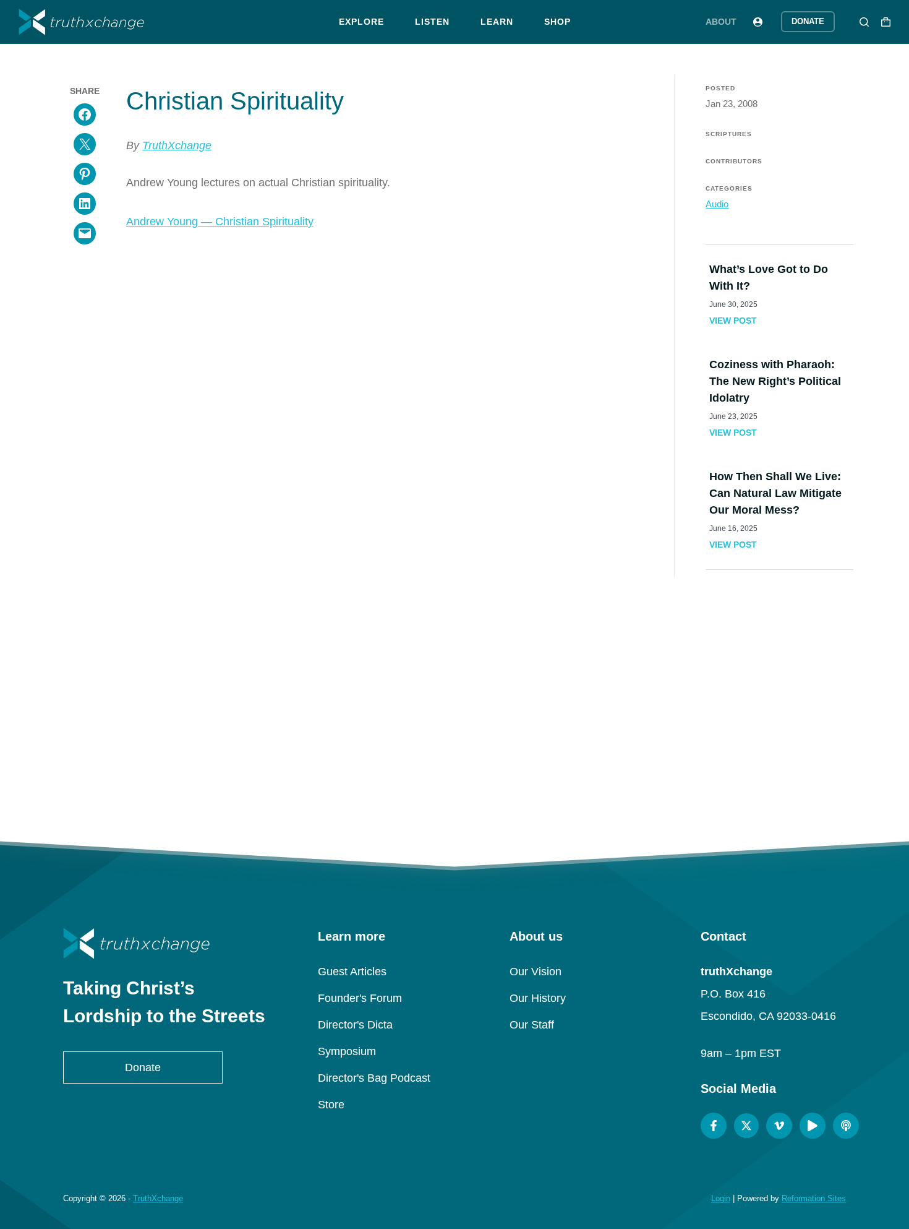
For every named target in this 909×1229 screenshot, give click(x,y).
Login (720, 1198)
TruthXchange (176, 145)
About (721, 22)
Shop (557, 22)
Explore (361, 22)
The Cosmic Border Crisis (555, 727)
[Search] (864, 22)
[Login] (757, 22)
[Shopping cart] (885, 22)
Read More (151, 775)
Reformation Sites (814, 1198)
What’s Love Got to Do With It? (768, 277)
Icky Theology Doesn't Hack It (757, 727)
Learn (496, 22)
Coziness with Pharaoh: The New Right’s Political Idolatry (775, 381)
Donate (808, 21)
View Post (733, 321)
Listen (432, 22)
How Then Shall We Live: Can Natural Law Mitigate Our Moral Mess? (775, 493)
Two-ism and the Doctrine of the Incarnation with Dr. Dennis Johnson (353, 728)
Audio (717, 204)
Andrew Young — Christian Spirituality (220, 221)
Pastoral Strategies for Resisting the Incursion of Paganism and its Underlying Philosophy (151, 736)
